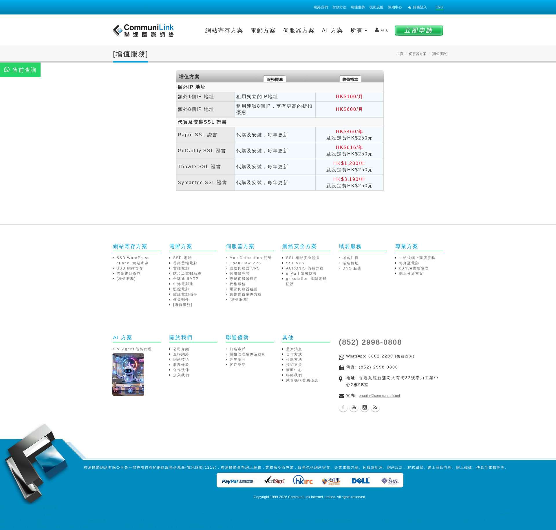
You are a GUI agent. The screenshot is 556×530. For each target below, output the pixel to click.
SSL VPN (295, 263)
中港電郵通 (183, 284)
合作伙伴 (181, 370)
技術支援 (376, 7)
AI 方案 (332, 30)
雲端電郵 (181, 268)
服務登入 (420, 7)
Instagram (364, 407)
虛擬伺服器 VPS (245, 268)
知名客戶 (238, 349)
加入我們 (181, 375)
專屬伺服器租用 (244, 279)
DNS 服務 (352, 268)
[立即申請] (419, 30)
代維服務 (238, 284)
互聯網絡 (181, 354)
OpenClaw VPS (245, 263)
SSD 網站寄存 (130, 268)
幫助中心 (395, 7)
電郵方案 (263, 30)
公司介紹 (181, 349)
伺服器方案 (299, 30)
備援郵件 (181, 300)
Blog (375, 407)
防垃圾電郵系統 (187, 274)
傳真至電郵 (409, 263)
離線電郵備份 (185, 294)
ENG (439, 7)
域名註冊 (351, 258)
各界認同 (238, 359)
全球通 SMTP (186, 279)
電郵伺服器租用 (244, 289)
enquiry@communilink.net (379, 396)
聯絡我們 (321, 7)
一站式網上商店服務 (417, 258)
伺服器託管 (240, 274)
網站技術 (181, 359)
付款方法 (339, 7)
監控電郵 (181, 289)
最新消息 (294, 349)
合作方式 (294, 354)
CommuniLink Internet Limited (311, 497)
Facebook (343, 407)
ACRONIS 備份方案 (305, 268)
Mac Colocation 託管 (251, 258)
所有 (357, 30)
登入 (385, 31)
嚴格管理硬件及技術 (248, 354)
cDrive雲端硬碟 (414, 268)
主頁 (399, 54)
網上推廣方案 (411, 274)
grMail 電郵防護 (301, 274)
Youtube (354, 407)
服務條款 (181, 365)
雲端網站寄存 (129, 274)
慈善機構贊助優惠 (302, 380)
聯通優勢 (358, 7)
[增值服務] (126, 279)
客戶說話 (238, 365)
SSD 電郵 (182, 258)
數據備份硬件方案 (246, 294)
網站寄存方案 (224, 30)
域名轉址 (351, 263)
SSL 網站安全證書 (303, 258)
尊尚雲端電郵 (185, 263)
